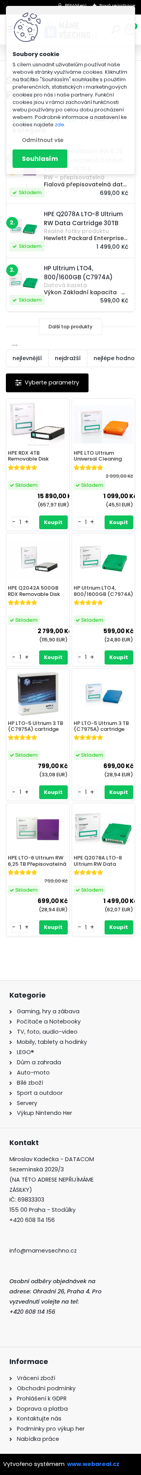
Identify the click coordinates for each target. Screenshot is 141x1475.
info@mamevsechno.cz (43, 1251)
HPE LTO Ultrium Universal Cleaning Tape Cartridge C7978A (98, 456)
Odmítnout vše (42, 140)
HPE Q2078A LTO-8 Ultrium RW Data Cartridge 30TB (98, 861)
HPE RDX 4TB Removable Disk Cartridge (28, 456)
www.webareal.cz (93, 1464)
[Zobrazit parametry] (47, 382)
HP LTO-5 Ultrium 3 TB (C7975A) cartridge (35, 726)
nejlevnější (27, 358)
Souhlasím (40, 158)
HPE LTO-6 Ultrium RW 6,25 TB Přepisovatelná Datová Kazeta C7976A (37, 861)
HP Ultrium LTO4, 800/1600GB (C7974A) (103, 591)
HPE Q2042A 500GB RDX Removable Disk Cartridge (34, 591)
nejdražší (68, 358)
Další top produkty (70, 326)
